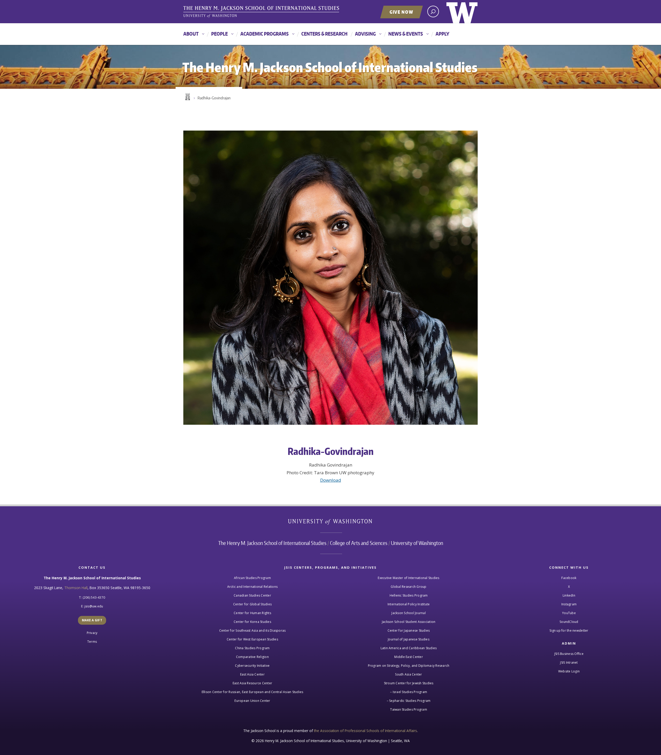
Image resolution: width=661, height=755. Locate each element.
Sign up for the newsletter (568, 630)
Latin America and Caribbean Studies (409, 648)
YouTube (569, 613)
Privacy (92, 633)
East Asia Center (252, 674)
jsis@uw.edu (93, 606)
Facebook (568, 578)
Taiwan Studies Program (408, 709)
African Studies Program (252, 578)
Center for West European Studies (252, 639)
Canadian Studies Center (252, 595)
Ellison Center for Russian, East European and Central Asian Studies (252, 692)
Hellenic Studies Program (409, 595)
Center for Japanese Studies (409, 630)
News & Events (405, 33)
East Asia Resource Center (252, 683)
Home (187, 96)
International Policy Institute (409, 604)
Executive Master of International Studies (408, 578)
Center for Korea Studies (252, 622)
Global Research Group (408, 586)
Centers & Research (324, 33)
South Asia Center (408, 674)
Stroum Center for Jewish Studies (409, 683)
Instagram (569, 604)
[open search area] (433, 11)
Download (330, 480)
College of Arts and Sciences (358, 543)
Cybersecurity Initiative (252, 665)
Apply (442, 33)
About (191, 33)
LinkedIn (569, 595)
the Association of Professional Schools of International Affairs (365, 730)
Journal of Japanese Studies (408, 639)
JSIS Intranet (569, 662)
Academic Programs (264, 33)
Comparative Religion (252, 657)
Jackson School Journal (408, 613)
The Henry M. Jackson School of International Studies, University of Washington (262, 12)
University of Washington (462, 11)
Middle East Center (408, 657)
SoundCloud (569, 622)
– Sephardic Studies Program (409, 700)
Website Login (569, 671)
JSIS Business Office (569, 654)
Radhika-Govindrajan (214, 97)
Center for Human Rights (252, 613)
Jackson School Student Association (409, 622)
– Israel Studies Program (408, 692)
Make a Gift (92, 620)
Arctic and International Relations (252, 586)
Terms (92, 641)
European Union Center (252, 700)
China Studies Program (252, 648)
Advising (365, 33)
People (219, 33)
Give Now (401, 12)
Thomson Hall (76, 587)
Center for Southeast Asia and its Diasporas (252, 630)
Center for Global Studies (252, 604)
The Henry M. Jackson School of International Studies (272, 543)
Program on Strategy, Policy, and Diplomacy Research (409, 665)
